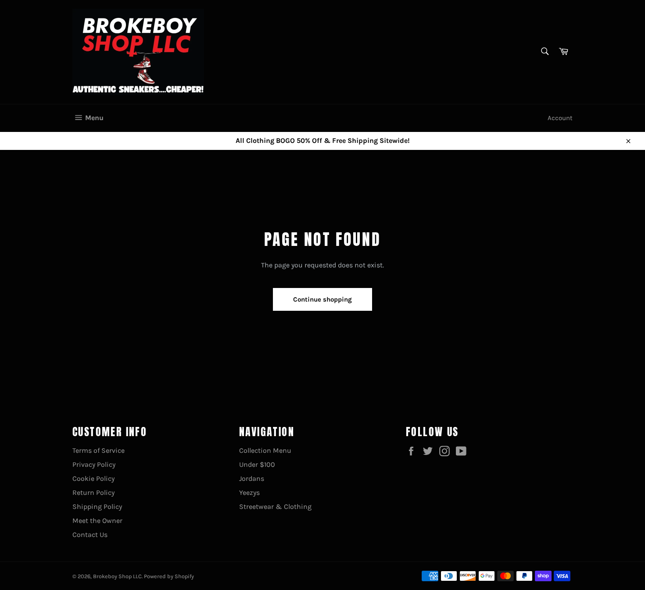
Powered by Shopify (169, 576)
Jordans (251, 478)
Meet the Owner (97, 520)
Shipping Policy (97, 506)
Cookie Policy (93, 478)
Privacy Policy (93, 464)
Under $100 (257, 464)
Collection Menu (265, 450)
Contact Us (90, 534)
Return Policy (93, 492)
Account (560, 118)
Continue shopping (322, 299)
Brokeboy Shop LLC (117, 576)
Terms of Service (98, 450)
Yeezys (249, 492)
